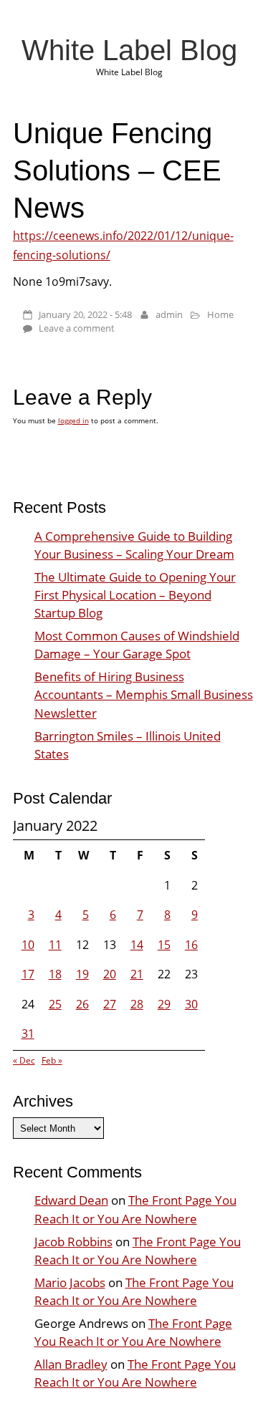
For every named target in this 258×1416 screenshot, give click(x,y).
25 (55, 1004)
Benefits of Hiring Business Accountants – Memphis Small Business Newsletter (143, 694)
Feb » (52, 1060)
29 (164, 1004)
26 (82, 1004)
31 (28, 1033)
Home (220, 314)
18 (55, 974)
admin (169, 314)
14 (136, 945)
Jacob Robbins (73, 1241)
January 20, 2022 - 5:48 (85, 314)
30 (191, 1004)
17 (28, 974)
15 (164, 945)
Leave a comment (77, 328)
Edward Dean (71, 1200)
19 (82, 974)
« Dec (24, 1060)
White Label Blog (129, 50)
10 (28, 945)
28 (136, 1004)
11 (55, 945)
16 (191, 945)
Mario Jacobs (69, 1282)
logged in (73, 420)
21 (136, 974)
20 (109, 974)
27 (109, 1004)
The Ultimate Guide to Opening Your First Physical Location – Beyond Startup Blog (135, 595)
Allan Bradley (71, 1364)
